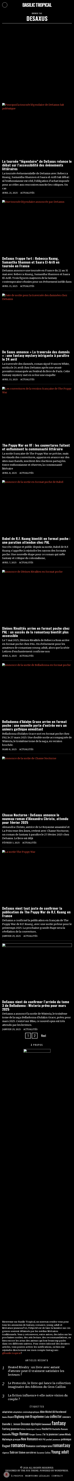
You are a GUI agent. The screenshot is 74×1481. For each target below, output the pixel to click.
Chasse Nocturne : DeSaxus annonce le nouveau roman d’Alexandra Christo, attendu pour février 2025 (35, 818)
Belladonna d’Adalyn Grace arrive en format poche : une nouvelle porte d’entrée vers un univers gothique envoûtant (34, 725)
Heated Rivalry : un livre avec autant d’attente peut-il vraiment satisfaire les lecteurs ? (36, 1370)
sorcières (31, 1452)
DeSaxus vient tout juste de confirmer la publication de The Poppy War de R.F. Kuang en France (36, 912)
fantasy (59, 1423)
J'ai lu (45, 1434)
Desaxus (25, 1424)
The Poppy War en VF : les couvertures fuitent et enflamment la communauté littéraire (36, 447)
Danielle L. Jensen (11, 1424)
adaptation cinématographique (26, 1411)
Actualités (27, 192)
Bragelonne (37, 1416)
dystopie (36, 1424)
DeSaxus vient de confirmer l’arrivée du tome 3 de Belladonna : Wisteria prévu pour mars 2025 (35, 1005)
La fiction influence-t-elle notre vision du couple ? (38, 1397)
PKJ (44, 1439)
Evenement (46, 1424)
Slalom (21, 1452)
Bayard (11, 1417)
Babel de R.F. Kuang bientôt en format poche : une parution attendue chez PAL (36, 540)
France (38, 1429)
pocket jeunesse (53, 1439)
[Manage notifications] (6, 1474)
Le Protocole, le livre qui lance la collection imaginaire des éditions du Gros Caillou (39, 1385)
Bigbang (19, 1416)
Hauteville (6, 1434)
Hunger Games (35, 1434)
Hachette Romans (60, 1429)
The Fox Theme (30, 1470)
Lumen (61, 1434)
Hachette (47, 1429)
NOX (40, 1439)
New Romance (29, 1438)
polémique (66, 1439)
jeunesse (53, 1434)
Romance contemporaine (39, 1446)
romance (18, 1445)
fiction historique (27, 1429)
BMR (27, 1417)
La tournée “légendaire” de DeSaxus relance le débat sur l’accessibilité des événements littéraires (37, 165)
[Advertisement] (37, 62)
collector (56, 1416)
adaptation (7, 1412)
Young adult (60, 1452)
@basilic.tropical (11, 1353)
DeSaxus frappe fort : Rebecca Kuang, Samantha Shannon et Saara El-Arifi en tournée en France (30, 262)
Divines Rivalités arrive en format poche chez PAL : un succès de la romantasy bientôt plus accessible (36, 632)
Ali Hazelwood (59, 1412)
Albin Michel (46, 1412)
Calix (46, 1417)
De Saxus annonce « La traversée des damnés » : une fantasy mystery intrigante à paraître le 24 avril (36, 355)
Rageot (6, 1446)
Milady (68, 1434)
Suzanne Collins (44, 1452)
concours (66, 1417)
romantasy (61, 1445)
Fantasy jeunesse (11, 1429)
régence (5, 1452)
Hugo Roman (20, 1433)
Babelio (4, 1417)
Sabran (14, 1452)
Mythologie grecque (11, 1439)
